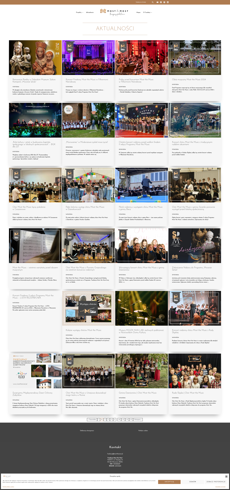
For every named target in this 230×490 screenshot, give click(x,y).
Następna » (138, 419)
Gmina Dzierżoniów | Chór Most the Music (138, 393)
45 (131, 419)
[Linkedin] (168, 2)
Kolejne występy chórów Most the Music (83, 330)
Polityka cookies (143, 430)
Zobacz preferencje (216, 482)
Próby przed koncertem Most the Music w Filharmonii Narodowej (136, 81)
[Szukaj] (152, 2)
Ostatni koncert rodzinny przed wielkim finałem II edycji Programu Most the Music (139, 143)
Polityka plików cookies (8, 486)
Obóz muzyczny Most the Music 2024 (189, 80)
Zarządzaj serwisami (220, 486)
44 (127, 419)
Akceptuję (169, 482)
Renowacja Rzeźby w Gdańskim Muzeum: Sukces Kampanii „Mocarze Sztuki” (34, 81)
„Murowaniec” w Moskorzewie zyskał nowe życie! (87, 142)
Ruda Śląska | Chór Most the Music (188, 393)
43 (123, 419)
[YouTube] (157, 2)
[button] (226, 476)
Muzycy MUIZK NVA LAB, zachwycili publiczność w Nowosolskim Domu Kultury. (141, 331)
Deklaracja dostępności (87, 430)
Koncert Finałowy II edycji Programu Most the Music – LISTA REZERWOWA (33, 297)
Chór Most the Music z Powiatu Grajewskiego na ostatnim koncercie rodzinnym (86, 269)
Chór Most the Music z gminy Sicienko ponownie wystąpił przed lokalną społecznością (193, 208)
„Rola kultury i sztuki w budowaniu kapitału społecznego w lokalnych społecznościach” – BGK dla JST (34, 144)
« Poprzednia (92, 419)
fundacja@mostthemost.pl (115, 454)
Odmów (192, 482)
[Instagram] (164, 2)
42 (119, 419)
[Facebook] (161, 2)
